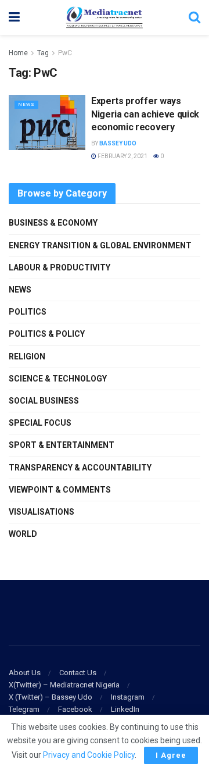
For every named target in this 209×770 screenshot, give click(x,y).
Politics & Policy (47, 333)
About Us (25, 672)
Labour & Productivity (59, 267)
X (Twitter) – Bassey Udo (50, 697)
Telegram (24, 709)
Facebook (75, 709)
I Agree (171, 755)
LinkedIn (125, 709)
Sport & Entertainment (61, 445)
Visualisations (41, 511)
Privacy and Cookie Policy (89, 755)
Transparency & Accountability (80, 467)
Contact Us (77, 672)
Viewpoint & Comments (60, 489)
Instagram (128, 697)
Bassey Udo (117, 143)
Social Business (44, 400)
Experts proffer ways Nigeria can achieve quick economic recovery (145, 114)
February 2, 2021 (121, 156)
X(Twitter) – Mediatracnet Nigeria (64, 684)
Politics (27, 311)
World (23, 534)
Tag (43, 53)
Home (18, 53)
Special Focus (40, 422)
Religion (27, 356)
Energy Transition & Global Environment (100, 245)
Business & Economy (53, 222)
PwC (65, 53)
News (26, 104)
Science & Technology (58, 378)
